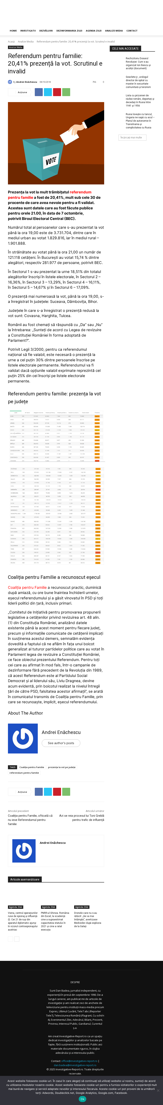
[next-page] (16, 939)
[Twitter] (48, 92)
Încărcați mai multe (131, 137)
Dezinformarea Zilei (69, 30)
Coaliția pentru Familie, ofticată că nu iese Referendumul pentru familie (30, 820)
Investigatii (28, 30)
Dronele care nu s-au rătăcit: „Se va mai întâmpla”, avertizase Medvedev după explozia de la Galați (87, 920)
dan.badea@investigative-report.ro (75, 1065)
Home (13, 30)
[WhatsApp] (66, 92)
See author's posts (61, 743)
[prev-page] (10, 939)
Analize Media (114, 30)
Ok (82, 1099)
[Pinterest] (57, 92)
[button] (150, 31)
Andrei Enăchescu (26, 81)
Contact (132, 30)
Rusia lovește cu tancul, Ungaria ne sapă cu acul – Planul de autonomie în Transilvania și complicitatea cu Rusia (140, 121)
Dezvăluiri (46, 30)
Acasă (11, 41)
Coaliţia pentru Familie (31, 767)
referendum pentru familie (24, 772)
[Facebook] (39, 92)
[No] (158, 1090)
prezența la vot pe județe (62, 767)
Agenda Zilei (94, 30)
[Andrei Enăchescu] (10, 82)
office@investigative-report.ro (79, 1061)
